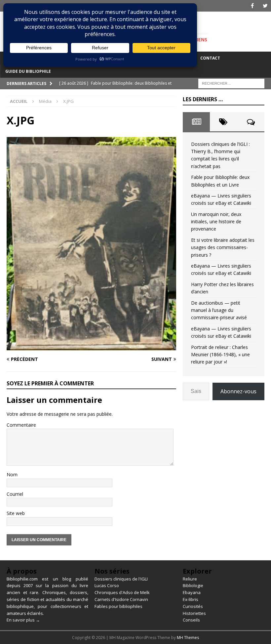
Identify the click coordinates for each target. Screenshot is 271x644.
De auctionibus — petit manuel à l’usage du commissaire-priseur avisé (219, 310)
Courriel (15, 494)
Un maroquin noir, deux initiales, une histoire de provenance (216, 221)
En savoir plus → (23, 620)
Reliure (190, 579)
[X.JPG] (91, 346)
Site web (16, 513)
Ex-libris (190, 599)
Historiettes (194, 613)
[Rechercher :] (231, 83)
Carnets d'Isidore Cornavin (121, 599)
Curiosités (193, 606)
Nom (12, 474)
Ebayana (192, 592)
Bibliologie (193, 585)
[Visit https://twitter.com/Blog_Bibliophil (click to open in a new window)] (265, 6)
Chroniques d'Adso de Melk (122, 592)
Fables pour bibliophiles (118, 606)
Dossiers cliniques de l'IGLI (121, 579)
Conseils (191, 620)
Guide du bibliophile (28, 71)
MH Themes (188, 637)
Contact (210, 58)
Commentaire (21, 425)
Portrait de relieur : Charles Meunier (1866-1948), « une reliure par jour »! (220, 354)
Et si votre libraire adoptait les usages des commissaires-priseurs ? (222, 247)
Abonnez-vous (238, 391)
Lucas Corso (107, 585)
